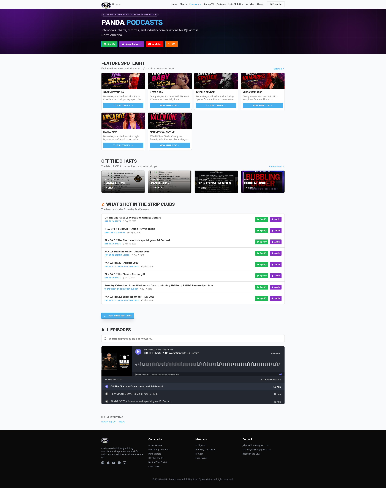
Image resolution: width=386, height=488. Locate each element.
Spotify (111, 44)
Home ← (116, 4)
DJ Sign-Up (276, 4)
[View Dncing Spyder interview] (216, 81)
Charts (183, 4)
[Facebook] (119, 462)
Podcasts (194, 4)
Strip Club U (234, 4)
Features (221, 4)
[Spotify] (102, 462)
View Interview (121, 105)
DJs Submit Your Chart (120, 315)
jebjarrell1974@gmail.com (255, 445)
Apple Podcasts (133, 44)
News (122, 421)
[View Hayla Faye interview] (123, 121)
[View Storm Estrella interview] (123, 81)
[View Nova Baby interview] (170, 81)
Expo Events (201, 458)
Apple (277, 219)
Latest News (154, 466)
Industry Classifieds (205, 449)
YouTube (156, 44)
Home (174, 4)
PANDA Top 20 (108, 421)
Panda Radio (154, 453)
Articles (250, 4)
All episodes (275, 166)
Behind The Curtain (158, 462)
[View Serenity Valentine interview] (170, 121)
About (260, 4)
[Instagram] (124, 462)
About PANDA (155, 445)
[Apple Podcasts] (108, 462)
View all (278, 68)
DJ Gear (199, 453)
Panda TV (209, 4)
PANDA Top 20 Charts (159, 449)
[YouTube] (113, 462)
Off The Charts (155, 458)
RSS (173, 44)
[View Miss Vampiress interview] (263, 81)
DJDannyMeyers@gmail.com (256, 449)
